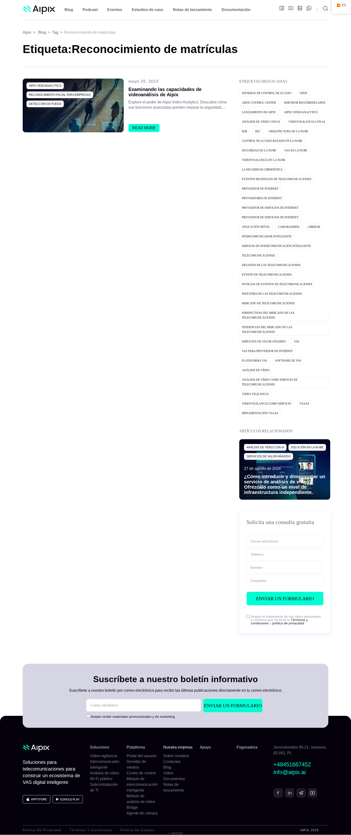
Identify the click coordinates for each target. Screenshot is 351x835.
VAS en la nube (295, 150)
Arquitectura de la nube (288, 131)
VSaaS (304, 403)
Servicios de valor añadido (264, 341)
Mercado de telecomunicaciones (268, 303)
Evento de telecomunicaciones (267, 274)
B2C (258, 131)
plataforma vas (254, 360)
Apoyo (205, 747)
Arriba (176, 833)
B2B (244, 131)
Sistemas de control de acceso (266, 93)
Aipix (303, 93)
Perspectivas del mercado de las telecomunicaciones (268, 315)
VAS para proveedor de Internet (267, 351)
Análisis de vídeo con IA (261, 121)
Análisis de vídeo (256, 370)
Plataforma (136, 747)
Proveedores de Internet (262, 198)
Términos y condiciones (90, 830)
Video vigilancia (255, 394)
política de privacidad (288, 623)
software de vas (288, 360)
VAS (296, 341)
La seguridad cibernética (262, 169)
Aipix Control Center (259, 102)
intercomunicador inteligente (267, 236)
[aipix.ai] (39, 9)
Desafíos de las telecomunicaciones (271, 265)
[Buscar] (322, 9)
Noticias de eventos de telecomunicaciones (277, 284)
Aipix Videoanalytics (45, 85)
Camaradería (289, 227)
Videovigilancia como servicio (266, 403)
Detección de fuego (45, 104)
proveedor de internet (260, 188)
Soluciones (99, 747)
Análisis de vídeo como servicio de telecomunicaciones (270, 382)
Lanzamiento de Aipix (259, 112)
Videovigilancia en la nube (263, 160)
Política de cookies (137, 830)
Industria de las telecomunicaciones (272, 293)
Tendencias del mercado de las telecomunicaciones (267, 330)
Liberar (314, 227)
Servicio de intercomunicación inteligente (276, 246)
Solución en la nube (307, 447)
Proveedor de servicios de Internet (270, 207)
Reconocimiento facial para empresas (60, 94)
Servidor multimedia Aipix (304, 102)
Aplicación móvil (256, 227)
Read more (144, 128)
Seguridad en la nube (259, 150)
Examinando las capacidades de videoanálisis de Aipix (165, 92)
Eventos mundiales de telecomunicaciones (276, 179)
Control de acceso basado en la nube (272, 141)
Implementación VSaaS (260, 413)
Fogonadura (247, 747)
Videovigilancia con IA (306, 121)
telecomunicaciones (258, 255)
